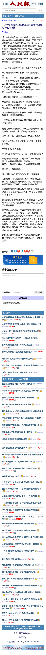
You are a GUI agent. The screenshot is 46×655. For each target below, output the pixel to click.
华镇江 (5, 32)
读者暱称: (6, 292)
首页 (4, 16)
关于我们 (23, 637)
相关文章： (7, 313)
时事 (17, 16)
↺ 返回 (5, 4)
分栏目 (11, 16)
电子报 (34, 4)
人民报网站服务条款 (23, 633)
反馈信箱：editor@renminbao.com (23, 641)
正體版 (40, 4)
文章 (22, 16)
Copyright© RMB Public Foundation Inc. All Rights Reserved (23, 627)
